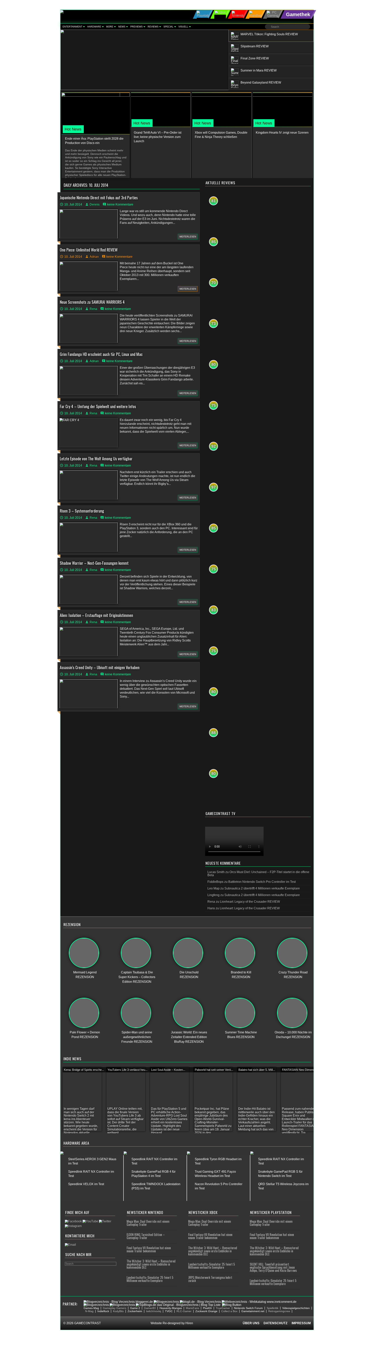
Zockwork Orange (206, 1311)
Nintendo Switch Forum (248, 1308)
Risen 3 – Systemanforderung (82, 511)
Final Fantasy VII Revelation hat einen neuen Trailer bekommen (149, 1249)
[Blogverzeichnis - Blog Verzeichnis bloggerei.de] (118, 1301)
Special (168, 26)
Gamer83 (150, 1308)
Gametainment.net (252, 1311)
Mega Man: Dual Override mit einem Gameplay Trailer (148, 1223)
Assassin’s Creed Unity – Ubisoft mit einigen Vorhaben (99, 667)
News (121, 26)
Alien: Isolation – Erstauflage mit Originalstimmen (96, 615)
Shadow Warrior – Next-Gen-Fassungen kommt (94, 563)
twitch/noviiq (153, 1311)
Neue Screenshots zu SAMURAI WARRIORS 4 (92, 302)
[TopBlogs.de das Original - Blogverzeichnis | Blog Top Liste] (178, 1304)
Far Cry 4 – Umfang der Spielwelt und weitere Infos (98, 406)
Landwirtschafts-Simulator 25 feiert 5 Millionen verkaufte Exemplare (150, 1279)
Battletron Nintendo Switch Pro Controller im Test (262, 881)
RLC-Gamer (183, 1311)
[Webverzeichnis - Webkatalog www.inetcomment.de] (259, 1301)
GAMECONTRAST (87, 1323)
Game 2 (135, 1308)
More (109, 26)
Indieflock (103, 1311)
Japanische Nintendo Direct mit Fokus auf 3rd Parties (99, 197)
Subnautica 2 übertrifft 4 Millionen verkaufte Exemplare (262, 888)
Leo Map (213, 888)
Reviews (153, 26)
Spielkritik (272, 1308)
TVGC (169, 1311)
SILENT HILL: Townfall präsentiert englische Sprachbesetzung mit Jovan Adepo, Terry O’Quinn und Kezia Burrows (273, 1267)
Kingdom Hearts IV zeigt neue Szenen (282, 132)
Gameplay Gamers (114, 1308)
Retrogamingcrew (279, 1311)
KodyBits (118, 1311)
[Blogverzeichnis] (166, 1301)
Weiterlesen (187, 236)
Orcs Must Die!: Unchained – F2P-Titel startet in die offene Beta (258, 873)
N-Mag (89, 1311)
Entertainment (72, 26)
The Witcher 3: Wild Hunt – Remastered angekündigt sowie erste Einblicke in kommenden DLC (151, 1264)
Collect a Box (229, 1311)
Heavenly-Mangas (171, 1308)
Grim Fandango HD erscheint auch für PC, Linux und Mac (101, 354)
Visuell (183, 26)
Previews (136, 26)
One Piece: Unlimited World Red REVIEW (89, 250)
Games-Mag (91, 1308)
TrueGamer (223, 1308)
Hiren (189, 1323)
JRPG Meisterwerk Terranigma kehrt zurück (210, 1279)
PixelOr (207, 1308)
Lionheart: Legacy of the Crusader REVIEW (250, 901)
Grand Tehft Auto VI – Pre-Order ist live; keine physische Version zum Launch (157, 137)
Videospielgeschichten (296, 1308)
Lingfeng (213, 895)
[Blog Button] (231, 1304)
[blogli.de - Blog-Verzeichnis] (200, 1301)
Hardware (94, 26)
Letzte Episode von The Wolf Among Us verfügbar (96, 458)
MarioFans (192, 1308)
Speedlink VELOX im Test (86, 1184)
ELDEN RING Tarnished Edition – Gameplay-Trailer (146, 1236)
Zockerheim (135, 1311)
